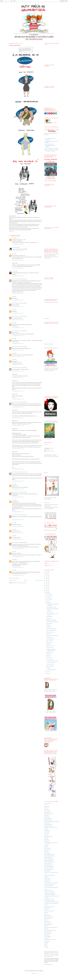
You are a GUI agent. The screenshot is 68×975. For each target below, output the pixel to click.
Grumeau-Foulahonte (48, 860)
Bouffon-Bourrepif (47, 819)
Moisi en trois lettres (50, 632)
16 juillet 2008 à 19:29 (18, 489)
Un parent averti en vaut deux (49, 939)
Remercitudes (48, 657)
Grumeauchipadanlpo (48, 866)
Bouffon (45, 816)
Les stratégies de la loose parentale (50, 903)
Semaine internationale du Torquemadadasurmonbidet (49, 144)
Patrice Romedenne (47, 924)
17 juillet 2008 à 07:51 (18, 567)
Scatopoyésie (48, 618)
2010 (47, 589)
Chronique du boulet (48, 825)
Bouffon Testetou (47, 818)
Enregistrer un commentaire (14, 578)
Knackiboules (46, 879)
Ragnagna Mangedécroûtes (49, 930)
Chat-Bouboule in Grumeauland (52, 621)
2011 (47, 587)
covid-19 (46, 833)
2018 (47, 575)
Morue (45, 912)
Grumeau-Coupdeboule (48, 858)
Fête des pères (46, 849)
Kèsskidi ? (46, 878)
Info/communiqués (47, 869)
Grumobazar (48, 644)
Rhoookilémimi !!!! (49, 652)
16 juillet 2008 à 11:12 (18, 343)
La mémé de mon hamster (48, 884)
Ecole (45, 838)
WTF (45, 945)
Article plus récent (12, 580)
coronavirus (46, 832)
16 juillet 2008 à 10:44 (18, 306)
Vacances (46, 941)
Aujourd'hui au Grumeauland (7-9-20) (51, 141)
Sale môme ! (48, 654)
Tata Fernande (46, 936)
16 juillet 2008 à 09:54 (18, 293)
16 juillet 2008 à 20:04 (18, 496)
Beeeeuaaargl (46, 812)
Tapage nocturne (49, 642)
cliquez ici (46, 444)
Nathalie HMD (14, 247)
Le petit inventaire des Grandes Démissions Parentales (49, 894)
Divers (45, 835)
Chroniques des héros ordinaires (50, 827)
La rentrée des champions (48, 148)
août (48, 600)
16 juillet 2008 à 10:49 (18, 319)
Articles (47, 563)
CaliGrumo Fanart (49, 611)
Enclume (45, 839)
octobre (48, 597)
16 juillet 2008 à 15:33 (18, 448)
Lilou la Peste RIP (49, 659)
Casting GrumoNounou (14, 45)
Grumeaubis (46, 863)
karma (45, 876)
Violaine (13, 271)
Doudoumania (49, 626)
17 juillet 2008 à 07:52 (18, 575)
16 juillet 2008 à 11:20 (18, 350)
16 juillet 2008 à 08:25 (18, 250)
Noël (45, 913)
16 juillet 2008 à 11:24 (18, 356)
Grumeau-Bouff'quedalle (48, 854)
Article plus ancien (39, 580)
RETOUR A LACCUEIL (48, 344)
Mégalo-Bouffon (47, 907)
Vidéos (45, 942)
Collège (45, 829)
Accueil (25, 580)
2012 (47, 585)
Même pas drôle (49, 623)
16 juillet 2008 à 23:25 (18, 539)
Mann (13, 253)
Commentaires (48, 565)
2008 (47, 592)
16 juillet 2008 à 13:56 (18, 399)
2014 (47, 582)
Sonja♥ (13, 237)
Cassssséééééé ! (47, 822)
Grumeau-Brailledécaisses (49, 855)
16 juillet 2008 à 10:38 (18, 300)
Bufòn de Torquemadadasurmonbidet (51, 821)
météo (45, 909)
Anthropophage (49, 637)
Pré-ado (45, 925)
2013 (47, 583)
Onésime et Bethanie (48, 916)
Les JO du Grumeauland (48, 900)
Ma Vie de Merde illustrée (51, 628)
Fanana (45, 845)
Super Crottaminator (50, 666)
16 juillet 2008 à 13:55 (18, 391)
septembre (49, 599)
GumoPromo (48, 625)
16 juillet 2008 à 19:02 (18, 469)
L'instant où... (46, 881)
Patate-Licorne (47, 922)
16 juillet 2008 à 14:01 (18, 407)
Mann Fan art (48, 633)
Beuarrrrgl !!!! (48, 655)
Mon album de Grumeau (48, 910)
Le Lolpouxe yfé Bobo (50, 662)
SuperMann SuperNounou (51, 620)
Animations (46, 806)
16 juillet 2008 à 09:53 (18, 275)
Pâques (45, 919)
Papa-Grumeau (47, 918)
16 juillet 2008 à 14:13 (18, 417)
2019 (47, 573)
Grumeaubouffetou (47, 865)
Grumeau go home (49, 647)
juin (47, 671)
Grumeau (46, 852)
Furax (45, 851)
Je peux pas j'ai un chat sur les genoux (51, 872)
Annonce (46, 807)
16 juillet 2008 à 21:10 (18, 511)
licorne (45, 904)
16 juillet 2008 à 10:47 (18, 313)
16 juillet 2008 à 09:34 (18, 268)
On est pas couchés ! (50, 664)
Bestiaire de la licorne (48, 813)
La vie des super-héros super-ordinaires (51, 887)
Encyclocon (46, 841)
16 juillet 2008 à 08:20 (18, 244)
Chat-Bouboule (47, 824)
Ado (45, 804)
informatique (46, 871)
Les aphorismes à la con (48, 898)
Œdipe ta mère (46, 915)
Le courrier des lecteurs (48, 891)
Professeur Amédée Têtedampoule (50, 927)
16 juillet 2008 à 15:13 (18, 425)
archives (45, 809)
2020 (47, 571)
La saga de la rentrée (48, 885)
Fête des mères (46, 848)
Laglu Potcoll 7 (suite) (50, 645)
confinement (46, 830)
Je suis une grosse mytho (48, 875)
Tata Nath (46, 938)
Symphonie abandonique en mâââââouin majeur (51, 650)
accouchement (46, 803)
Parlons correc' (46, 921)
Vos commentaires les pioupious (52, 661)
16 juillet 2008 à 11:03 (18, 327)
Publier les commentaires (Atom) (20, 582)
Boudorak (46, 815)
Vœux (45, 944)
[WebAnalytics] (34, 972)
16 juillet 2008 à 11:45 (18, 371)
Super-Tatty (46, 935)
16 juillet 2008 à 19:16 (18, 481)
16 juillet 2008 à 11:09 (18, 335)
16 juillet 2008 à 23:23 (18, 526)
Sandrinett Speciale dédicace (51, 630)
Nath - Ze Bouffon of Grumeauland (18, 279)
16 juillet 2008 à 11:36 (18, 364)
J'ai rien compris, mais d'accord (49, 138)
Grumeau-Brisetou (47, 857)
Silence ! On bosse (49, 640)
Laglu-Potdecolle (47, 890)
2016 (47, 578)
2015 (47, 580)
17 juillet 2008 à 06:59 (18, 548)
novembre (49, 595)
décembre (48, 593)
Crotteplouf (48, 667)
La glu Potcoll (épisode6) (51, 669)
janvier (48, 673)
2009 (47, 590)
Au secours (46, 810)
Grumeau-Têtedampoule (48, 861)
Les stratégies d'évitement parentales (50, 901)
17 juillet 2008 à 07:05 (18, 556)
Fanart (45, 846)
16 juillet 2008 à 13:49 (18, 377)
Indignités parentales (48, 868)
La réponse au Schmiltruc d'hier (52, 635)
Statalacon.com (47, 933)
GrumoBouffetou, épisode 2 (51, 607)
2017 (47, 576)
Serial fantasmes (47, 931)
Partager (11, 231)
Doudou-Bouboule (47, 836)
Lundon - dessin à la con (48, 906)
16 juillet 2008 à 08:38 (18, 260)
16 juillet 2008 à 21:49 (18, 519)
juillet (48, 602)
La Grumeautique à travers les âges (50, 882)
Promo (45, 929)
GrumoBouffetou (49, 616)
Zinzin (45, 947)
